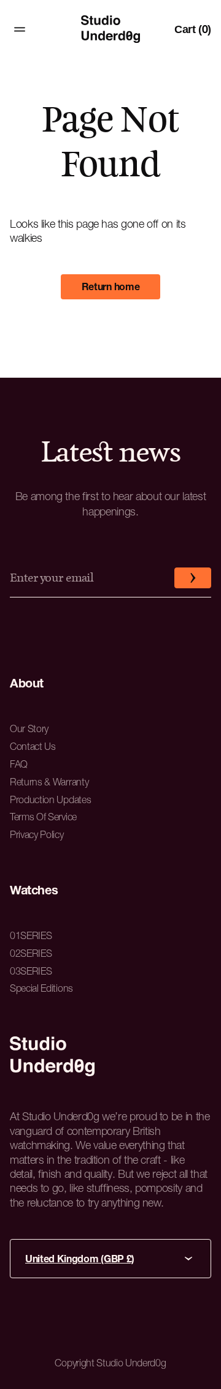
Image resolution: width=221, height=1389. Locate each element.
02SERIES (31, 953)
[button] (192, 577)
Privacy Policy (37, 834)
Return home (110, 286)
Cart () (192, 29)
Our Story (29, 728)
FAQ (19, 764)
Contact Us (33, 746)
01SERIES (31, 935)
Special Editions (41, 988)
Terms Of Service (43, 817)
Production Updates (50, 799)
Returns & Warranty (49, 782)
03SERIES (31, 971)
